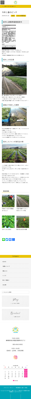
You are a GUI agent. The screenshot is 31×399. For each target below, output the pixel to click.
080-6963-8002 (17, 344)
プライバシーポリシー (9, 387)
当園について (6, 266)
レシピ (4, 275)
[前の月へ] (3, 365)
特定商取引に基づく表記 (21, 387)
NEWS (4, 261)
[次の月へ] (27, 365)
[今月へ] (8, 364)
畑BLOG (5, 271)
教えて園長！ (6, 280)
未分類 (4, 285)
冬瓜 (13, 15)
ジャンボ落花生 (21, 15)
